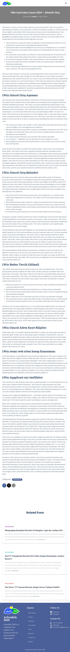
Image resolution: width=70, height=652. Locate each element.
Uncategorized (17, 479)
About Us (31, 633)
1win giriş (57, 444)
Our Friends (31, 625)
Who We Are (32, 613)
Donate (30, 642)
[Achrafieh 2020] (7, 3)
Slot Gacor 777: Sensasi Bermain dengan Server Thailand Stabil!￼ (32, 587)
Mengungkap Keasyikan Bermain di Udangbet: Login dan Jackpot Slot (34, 530)
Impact (30, 617)
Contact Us (31, 637)
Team (30, 629)
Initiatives (31, 621)
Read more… (42, 539)
